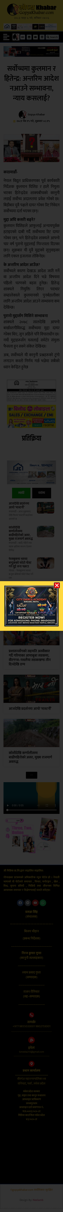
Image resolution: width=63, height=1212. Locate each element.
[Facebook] (20, 902)
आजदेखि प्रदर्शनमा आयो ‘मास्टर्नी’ (19, 505)
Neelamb (38, 1200)
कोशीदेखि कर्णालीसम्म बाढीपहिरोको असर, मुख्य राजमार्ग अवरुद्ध (21, 533)
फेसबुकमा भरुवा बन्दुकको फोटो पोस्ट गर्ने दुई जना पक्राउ (20, 562)
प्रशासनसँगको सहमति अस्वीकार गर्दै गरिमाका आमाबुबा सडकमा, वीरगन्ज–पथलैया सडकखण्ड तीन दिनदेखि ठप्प (30, 657)
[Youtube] (35, 902)
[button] (6, 37)
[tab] (21, 493)
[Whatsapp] (43, 902)
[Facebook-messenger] (27, 902)
